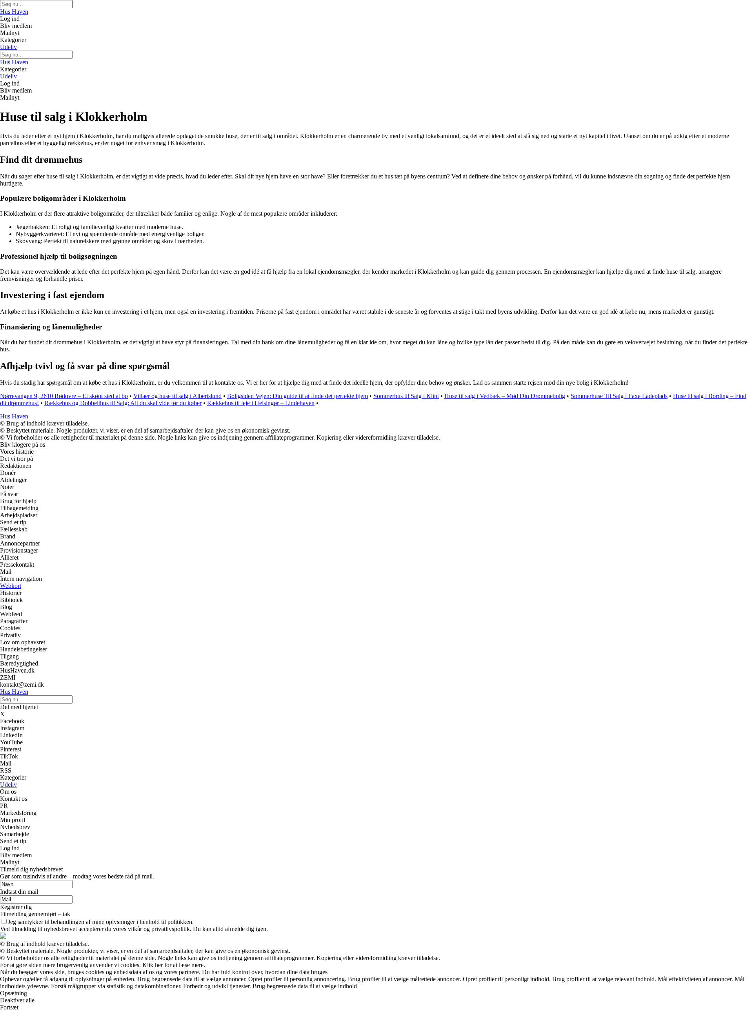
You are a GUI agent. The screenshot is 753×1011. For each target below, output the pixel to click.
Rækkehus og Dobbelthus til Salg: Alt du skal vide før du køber (123, 403)
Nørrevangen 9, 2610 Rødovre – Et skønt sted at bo (64, 396)
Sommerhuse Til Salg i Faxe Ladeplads (619, 396)
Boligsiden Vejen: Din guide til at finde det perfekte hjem (297, 396)
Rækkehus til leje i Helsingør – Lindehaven (261, 403)
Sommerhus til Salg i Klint (406, 396)
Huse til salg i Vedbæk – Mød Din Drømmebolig (504, 396)
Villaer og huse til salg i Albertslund (177, 396)
